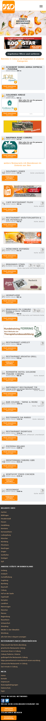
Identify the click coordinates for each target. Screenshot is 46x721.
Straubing (4, 626)
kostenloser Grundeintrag (9, 717)
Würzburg (4, 633)
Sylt (2, 561)
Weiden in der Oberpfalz (10, 630)
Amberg (4, 570)
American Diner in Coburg (11, 651)
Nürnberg (4, 542)
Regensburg (5, 616)
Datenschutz (5, 688)
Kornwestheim (6, 532)
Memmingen (5, 607)
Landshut (4, 603)
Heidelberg (5, 525)
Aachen (4, 512)
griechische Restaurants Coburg (13, 648)
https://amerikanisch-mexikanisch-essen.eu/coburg (20, 660)
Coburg (3, 590)
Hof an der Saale (7, 593)
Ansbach (4, 574)
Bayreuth (4, 587)
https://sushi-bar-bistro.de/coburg (13, 645)
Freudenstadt (6, 519)
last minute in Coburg (9, 667)
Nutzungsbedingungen (9, 685)
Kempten (4, 600)
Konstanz (4, 528)
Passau (3, 613)
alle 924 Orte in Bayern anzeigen (13, 637)
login (3, 691)
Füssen (3, 522)
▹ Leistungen (10, 96)
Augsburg (4, 580)
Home (3, 675)
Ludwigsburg (6, 535)
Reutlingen (5, 548)
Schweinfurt (5, 623)
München (4, 538)
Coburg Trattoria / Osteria (10, 654)
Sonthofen (5, 555)
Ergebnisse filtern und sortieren (23, 54)
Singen (3, 551)
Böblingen (5, 515)
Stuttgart (4, 558)
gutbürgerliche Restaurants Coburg (14, 657)
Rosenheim (5, 620)
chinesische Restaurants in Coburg (14, 663)
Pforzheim (5, 545)
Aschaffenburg (6, 577)
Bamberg (4, 583)
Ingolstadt (5, 597)
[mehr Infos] (9, 78)
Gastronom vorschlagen (8, 709)
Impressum (5, 682)
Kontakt (4, 679)
